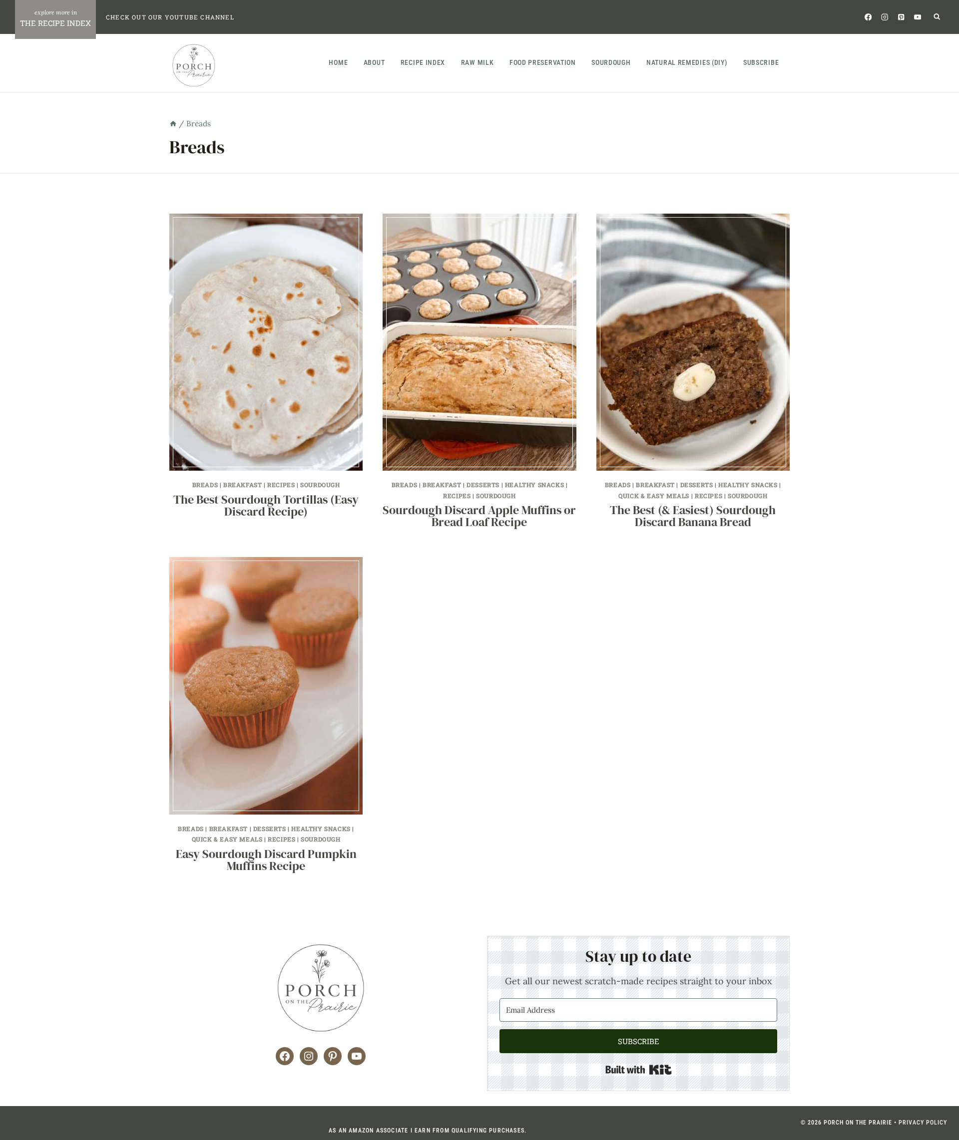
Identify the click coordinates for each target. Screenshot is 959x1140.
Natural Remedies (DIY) (686, 62)
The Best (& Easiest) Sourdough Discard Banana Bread (693, 516)
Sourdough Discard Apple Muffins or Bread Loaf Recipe (479, 516)
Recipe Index (423, 62)
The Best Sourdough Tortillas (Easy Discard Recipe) (266, 505)
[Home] (173, 123)
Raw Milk (477, 62)
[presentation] (266, 342)
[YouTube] (918, 16)
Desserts (483, 485)
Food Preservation (542, 62)
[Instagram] (884, 16)
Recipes (281, 485)
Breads (205, 485)
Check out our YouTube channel (170, 17)
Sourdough (610, 62)
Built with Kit (638, 1070)
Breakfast (242, 485)
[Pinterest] (901, 16)
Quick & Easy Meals (653, 496)
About (374, 62)
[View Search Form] (937, 17)
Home (338, 62)
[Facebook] (868, 16)
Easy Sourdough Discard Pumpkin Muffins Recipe (266, 860)
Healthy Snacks (534, 485)
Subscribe (761, 62)
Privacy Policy (923, 1122)
